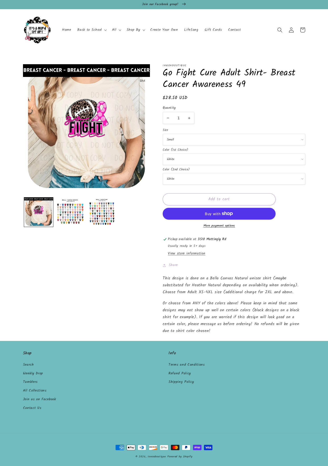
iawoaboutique (157, 457)
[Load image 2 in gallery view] (70, 212)
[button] (91, 30)
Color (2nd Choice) (176, 169)
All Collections (35, 391)
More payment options (219, 226)
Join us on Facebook (39, 399)
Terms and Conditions (186, 365)
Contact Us (32, 408)
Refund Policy (179, 373)
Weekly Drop (33, 373)
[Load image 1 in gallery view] (38, 212)
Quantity (169, 108)
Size (165, 130)
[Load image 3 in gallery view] (101, 212)
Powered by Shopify (180, 457)
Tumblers (30, 382)
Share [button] (173, 265)
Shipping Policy (181, 382)
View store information (186, 253)
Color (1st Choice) (175, 149)
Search (28, 365)
